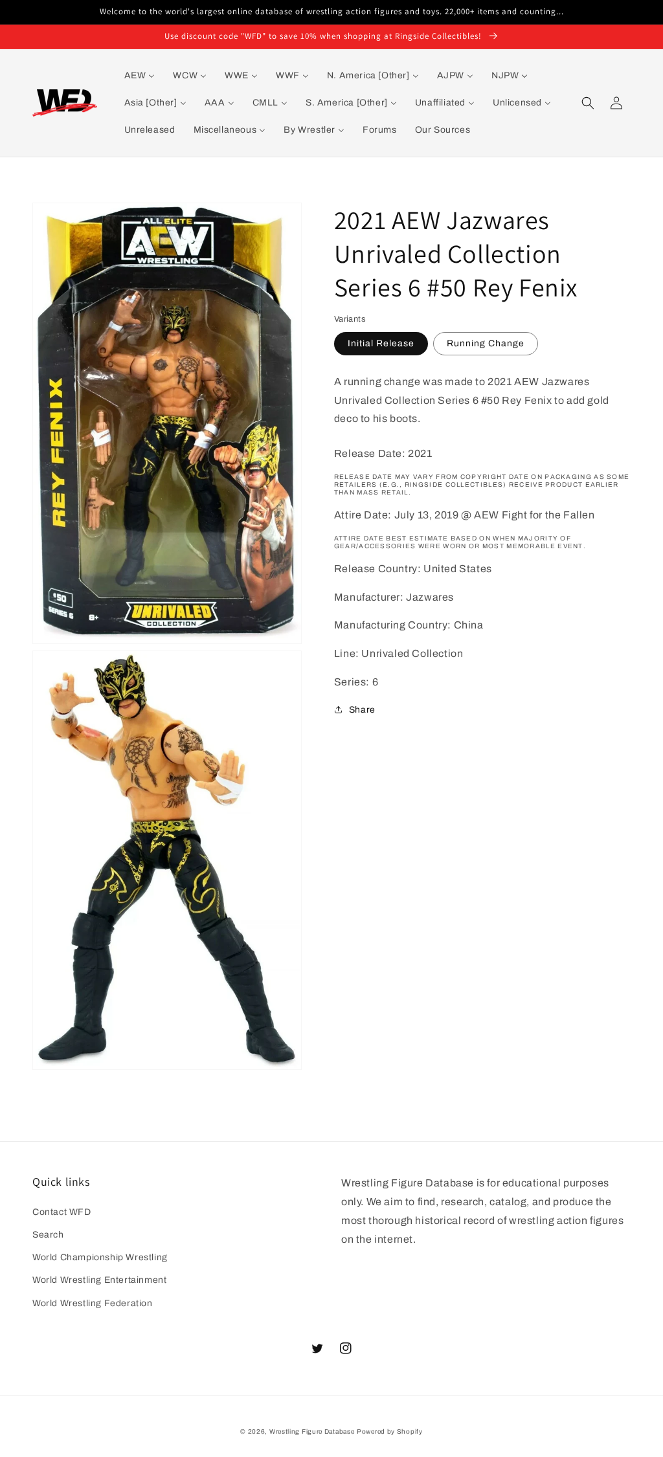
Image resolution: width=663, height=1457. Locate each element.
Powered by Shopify (390, 1431)
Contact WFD (61, 1212)
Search (48, 1235)
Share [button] (362, 710)
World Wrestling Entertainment (99, 1280)
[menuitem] (139, 75)
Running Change (485, 343)
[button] (588, 103)
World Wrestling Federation (92, 1303)
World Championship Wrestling (100, 1257)
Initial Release (381, 343)
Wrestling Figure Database (312, 1431)
